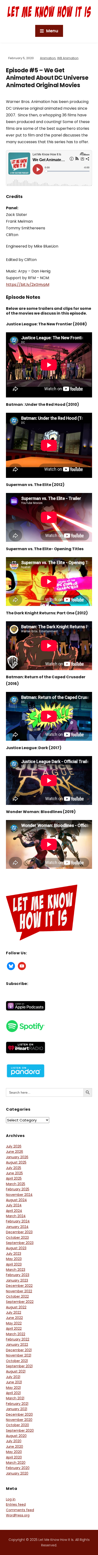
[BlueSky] (11, 965)
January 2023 (17, 1280)
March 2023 (15, 1269)
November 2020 (19, 1419)
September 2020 (20, 1430)
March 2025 (15, 1184)
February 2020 (17, 1467)
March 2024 (16, 1216)
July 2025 (13, 1167)
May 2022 (14, 1323)
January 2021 (16, 1409)
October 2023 (17, 1237)
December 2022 (19, 1285)
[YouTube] (22, 965)
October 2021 (17, 1360)
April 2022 (14, 1328)
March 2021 (15, 1398)
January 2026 (17, 1157)
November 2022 (19, 1291)
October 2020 (17, 1425)
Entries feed (16, 1504)
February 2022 (17, 1339)
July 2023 (13, 1253)
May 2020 (14, 1451)
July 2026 (13, 1146)
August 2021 (15, 1371)
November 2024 (19, 1194)
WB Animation (67, 58)
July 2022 (13, 1312)
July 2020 (13, 1441)
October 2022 (17, 1296)
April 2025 (14, 1178)
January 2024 (17, 1226)
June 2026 (14, 1151)
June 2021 (14, 1382)
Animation (48, 58)
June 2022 (14, 1317)
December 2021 (19, 1350)
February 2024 (18, 1221)
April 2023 (14, 1264)
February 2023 (17, 1274)
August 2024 (16, 1200)
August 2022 (16, 1307)
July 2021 (13, 1376)
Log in (10, 1499)
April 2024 (14, 1210)
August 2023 (16, 1248)
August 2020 (16, 1435)
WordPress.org (17, 1515)
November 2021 (18, 1355)
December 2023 (19, 1232)
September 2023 (20, 1242)
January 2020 (17, 1473)
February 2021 (17, 1403)
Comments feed (20, 1510)
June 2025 (14, 1173)
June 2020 (14, 1446)
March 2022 (15, 1334)
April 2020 (14, 1457)
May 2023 (14, 1258)
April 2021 (13, 1393)
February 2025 (17, 1189)
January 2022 (17, 1344)
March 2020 (15, 1462)
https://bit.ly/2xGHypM (27, 284)
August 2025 (16, 1162)
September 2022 (20, 1301)
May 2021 (13, 1387)
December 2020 (19, 1414)
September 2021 (19, 1366)
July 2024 (14, 1205)
